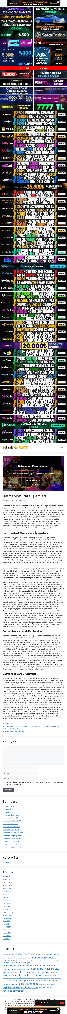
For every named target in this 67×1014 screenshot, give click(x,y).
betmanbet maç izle (9, 969)
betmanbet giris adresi (10, 963)
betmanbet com (57, 960)
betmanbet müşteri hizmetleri (23, 969)
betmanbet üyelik (20, 980)
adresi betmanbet (6, 954)
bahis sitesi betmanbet (23, 954)
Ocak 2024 (6, 930)
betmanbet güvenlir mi (34, 965)
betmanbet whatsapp (43, 978)
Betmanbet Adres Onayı (11, 824)
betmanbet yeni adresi (56, 978)
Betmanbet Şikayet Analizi (12, 847)
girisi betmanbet (42, 984)
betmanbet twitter (28, 978)
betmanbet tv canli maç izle (12, 978)
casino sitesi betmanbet (49, 980)
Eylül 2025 (6, 882)
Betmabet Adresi (8, 806)
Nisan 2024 (7, 921)
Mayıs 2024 (7, 918)
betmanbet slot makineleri (43, 975)
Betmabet (8, 723)
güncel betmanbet (51, 984)
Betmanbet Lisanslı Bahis (11, 830)
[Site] (33, 114)
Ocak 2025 (6, 894)
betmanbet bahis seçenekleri (9, 958)
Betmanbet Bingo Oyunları (12, 836)
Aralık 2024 (7, 897)
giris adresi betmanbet (10, 984)
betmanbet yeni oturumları (51, 726)
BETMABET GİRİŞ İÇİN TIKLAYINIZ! (33, 68)
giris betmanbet (28, 983)
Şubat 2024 (7, 927)
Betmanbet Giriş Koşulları (11, 815)
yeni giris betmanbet (13, 990)
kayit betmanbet (11, 987)
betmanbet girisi (24, 963)
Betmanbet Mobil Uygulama (15, 731)
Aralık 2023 (7, 933)
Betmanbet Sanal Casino (11, 827)
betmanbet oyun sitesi (7, 972)
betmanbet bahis (55, 954)
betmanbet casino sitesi (48, 960)
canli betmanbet (34, 980)
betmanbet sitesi (28, 975)
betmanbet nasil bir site (45, 968)
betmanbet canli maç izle (11, 960)
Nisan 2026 (7, 880)
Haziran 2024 (7, 915)
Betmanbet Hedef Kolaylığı (12, 821)
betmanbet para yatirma (24, 972)
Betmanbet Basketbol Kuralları (13, 833)
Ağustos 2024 (7, 909)
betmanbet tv (53, 975)
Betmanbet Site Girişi (10, 844)
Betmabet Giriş (8, 809)
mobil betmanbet (29, 987)
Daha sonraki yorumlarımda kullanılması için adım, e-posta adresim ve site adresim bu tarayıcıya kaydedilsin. (34, 783)
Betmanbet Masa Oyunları (12, 841)
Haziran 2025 (7, 885)
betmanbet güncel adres (36, 963)
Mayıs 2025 (7, 888)
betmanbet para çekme (46, 972)
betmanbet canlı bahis (26, 960)
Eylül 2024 (6, 906)
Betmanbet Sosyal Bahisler (12, 839)
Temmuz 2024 (8, 912)
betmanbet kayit (49, 965)
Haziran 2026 (7, 877)
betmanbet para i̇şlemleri (32, 726)
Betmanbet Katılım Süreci (11, 818)
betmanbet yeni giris (7, 980)
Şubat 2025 (7, 891)
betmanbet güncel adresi (14, 726)
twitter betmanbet (45, 988)
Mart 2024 (6, 924)
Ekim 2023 (6, 939)
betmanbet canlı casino (36, 960)
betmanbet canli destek (41, 957)
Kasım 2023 (7, 936)
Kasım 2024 (7, 900)
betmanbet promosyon (10, 975)
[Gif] (33, 186)
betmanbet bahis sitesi (21, 958)
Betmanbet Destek (11, 729)
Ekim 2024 (6, 903)
